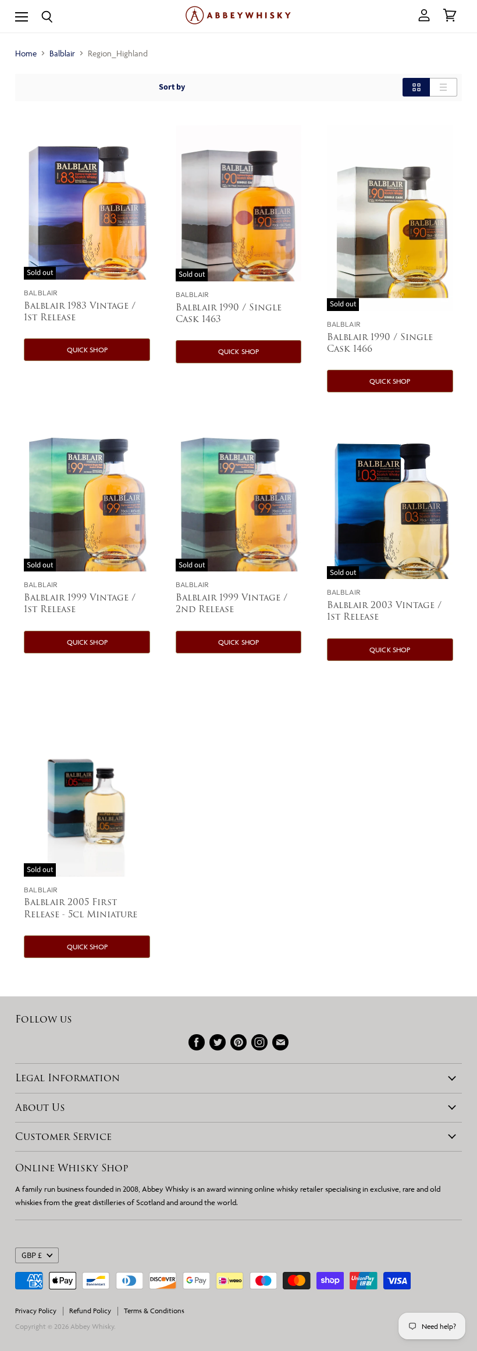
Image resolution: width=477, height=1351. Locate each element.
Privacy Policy (35, 1310)
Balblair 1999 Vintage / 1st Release (80, 603)
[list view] (443, 87)
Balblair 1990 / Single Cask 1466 (380, 343)
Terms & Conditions (154, 1310)
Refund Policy (90, 1310)
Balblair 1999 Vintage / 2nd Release (231, 603)
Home (26, 53)
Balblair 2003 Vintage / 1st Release (384, 611)
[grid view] (416, 87)
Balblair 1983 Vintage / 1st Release (80, 311)
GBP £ (32, 1255)
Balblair (62, 53)
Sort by (172, 87)
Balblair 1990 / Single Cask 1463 (229, 313)
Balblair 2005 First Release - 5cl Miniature (80, 908)
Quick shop (87, 349)
